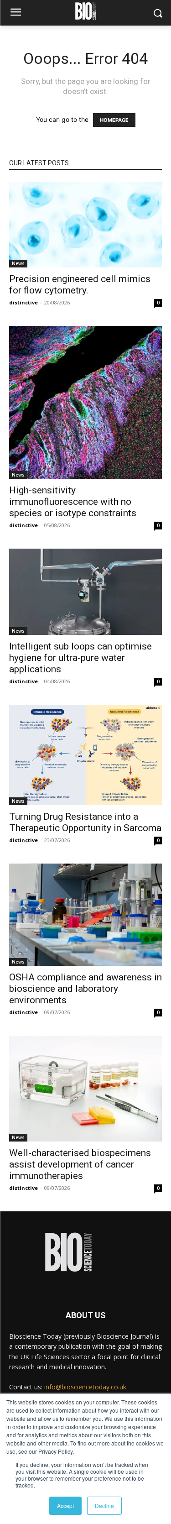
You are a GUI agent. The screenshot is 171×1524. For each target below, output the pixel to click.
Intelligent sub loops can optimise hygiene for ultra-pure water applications (80, 658)
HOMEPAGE (114, 120)
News (18, 263)
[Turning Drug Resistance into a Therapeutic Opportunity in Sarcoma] (85, 755)
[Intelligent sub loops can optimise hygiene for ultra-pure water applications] (85, 592)
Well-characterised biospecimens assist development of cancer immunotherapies (80, 1164)
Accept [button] (65, 1505)
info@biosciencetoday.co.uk (85, 1387)
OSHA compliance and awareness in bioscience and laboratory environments (85, 989)
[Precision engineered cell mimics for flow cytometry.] (85, 224)
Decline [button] (104, 1505)
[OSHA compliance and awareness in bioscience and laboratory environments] (85, 914)
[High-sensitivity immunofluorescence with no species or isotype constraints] (85, 402)
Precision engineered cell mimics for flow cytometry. (79, 284)
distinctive (23, 302)
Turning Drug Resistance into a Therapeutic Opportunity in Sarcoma (85, 822)
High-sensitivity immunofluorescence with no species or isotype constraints (72, 501)
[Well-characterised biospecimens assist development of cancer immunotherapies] (85, 1089)
